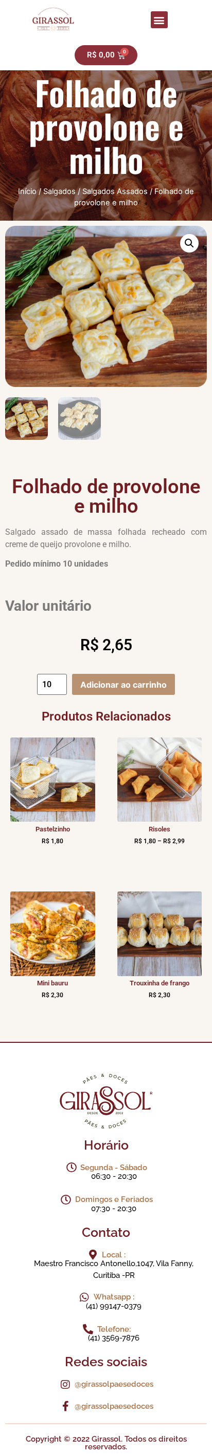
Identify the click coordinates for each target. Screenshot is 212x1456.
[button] (159, 19)
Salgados (59, 191)
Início (27, 191)
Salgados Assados (115, 191)
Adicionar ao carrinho (123, 685)
